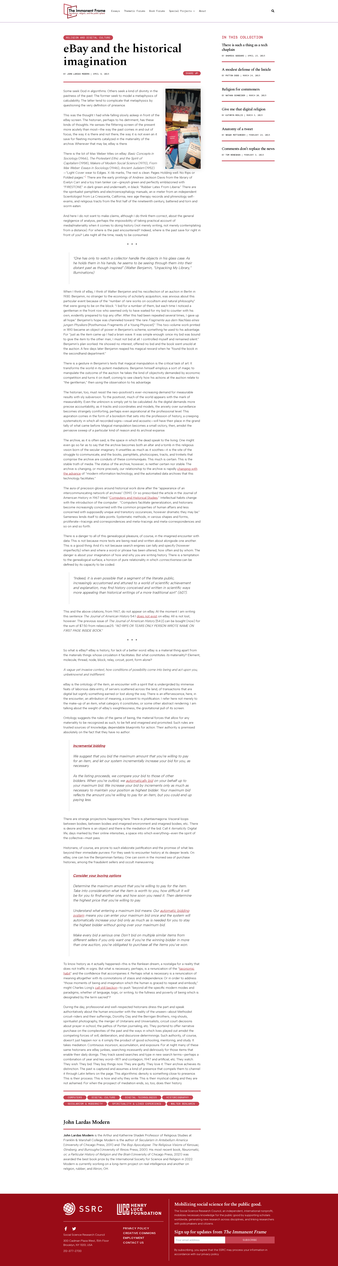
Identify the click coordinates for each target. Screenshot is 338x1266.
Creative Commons (139, 1233)
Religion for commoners (240, 89)
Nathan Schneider (235, 95)
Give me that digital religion (243, 109)
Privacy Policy (136, 1228)
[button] (193, 10)
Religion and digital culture (88, 37)
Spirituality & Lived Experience (136, 1103)
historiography (178, 1097)
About (202, 11)
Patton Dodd (232, 75)
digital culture (103, 1097)
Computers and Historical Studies (133, 498)
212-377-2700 (72, 1251)
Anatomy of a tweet (237, 129)
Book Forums (157, 11)
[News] (65, 1229)
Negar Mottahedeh (235, 135)
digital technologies (141, 1097)
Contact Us (133, 1242)
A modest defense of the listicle (246, 69)
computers (75, 1097)
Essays (115, 11)
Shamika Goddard (235, 55)
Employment (134, 1238)
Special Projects (180, 11)
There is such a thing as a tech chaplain (244, 47)
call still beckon (106, 988)
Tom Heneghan (233, 154)
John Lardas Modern (78, 73)
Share (190, 73)
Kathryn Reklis (234, 115)
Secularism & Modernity (85, 1103)
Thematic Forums (134, 11)
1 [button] (85, 176)
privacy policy (210, 1254)
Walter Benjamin (183, 1103)
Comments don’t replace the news (248, 149)
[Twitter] (74, 1229)
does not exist (147, 616)
